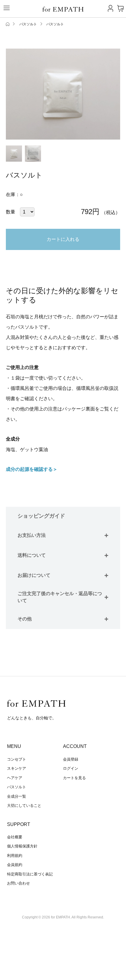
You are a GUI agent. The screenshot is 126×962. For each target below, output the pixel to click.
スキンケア (16, 768)
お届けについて (63, 575)
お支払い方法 (63, 535)
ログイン (70, 768)
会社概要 (14, 837)
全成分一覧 (16, 796)
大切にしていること (24, 805)
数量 (10, 211)
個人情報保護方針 (22, 846)
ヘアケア (14, 778)
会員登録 (70, 759)
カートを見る (74, 778)
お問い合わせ (18, 883)
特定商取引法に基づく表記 (30, 874)
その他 (63, 619)
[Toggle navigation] (4, 8)
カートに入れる (63, 239)
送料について (63, 555)
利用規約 (14, 855)
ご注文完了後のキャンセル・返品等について (63, 597)
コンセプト (16, 759)
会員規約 (14, 864)
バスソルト (16, 787)
